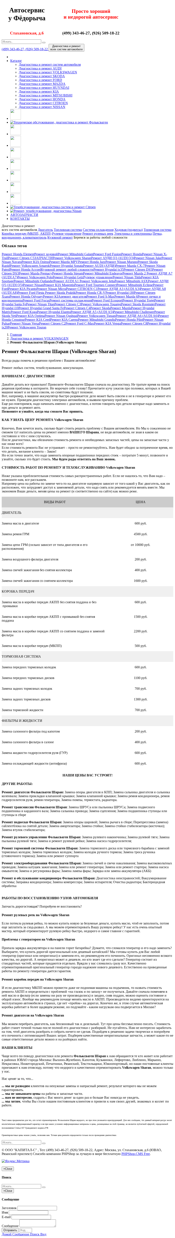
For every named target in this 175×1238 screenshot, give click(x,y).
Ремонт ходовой (46, 254)
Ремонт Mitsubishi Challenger (133, 312)
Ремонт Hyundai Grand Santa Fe (41, 308)
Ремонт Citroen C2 (52, 323)
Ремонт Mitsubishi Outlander (34, 281)
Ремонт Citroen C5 (21, 258)
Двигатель (45, 230)
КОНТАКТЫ (20, 218)
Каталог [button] (16, 60)
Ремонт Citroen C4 (77, 308)
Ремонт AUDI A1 (67, 281)
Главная (16, 334)
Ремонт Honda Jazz (91, 262)
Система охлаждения (98, 230)
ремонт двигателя (73, 296)
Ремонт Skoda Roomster (138, 304)
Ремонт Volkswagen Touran (27, 327)
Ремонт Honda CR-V (90, 292)
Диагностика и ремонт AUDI (40, 68)
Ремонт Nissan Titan (40, 304)
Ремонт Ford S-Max (100, 296)
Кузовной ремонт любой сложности (67, 269)
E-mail (6, 1217)
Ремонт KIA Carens (64, 319)
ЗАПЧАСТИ (43, 258)
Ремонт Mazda (120, 308)
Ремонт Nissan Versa (24, 323)
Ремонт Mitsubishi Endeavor (102, 273)
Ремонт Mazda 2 (134, 273)
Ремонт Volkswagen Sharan (72, 258)
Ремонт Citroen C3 (67, 304)
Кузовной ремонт (60, 237)
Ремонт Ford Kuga (24, 312)
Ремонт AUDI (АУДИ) (99, 266)
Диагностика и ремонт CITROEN (43, 103)
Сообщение (10, 1226)
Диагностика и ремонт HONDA (42, 99)
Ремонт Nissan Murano (121, 262)
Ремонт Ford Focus (36, 300)
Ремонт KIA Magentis (59, 285)
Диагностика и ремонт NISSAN (42, 107)
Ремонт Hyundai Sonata (66, 266)
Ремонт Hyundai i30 (119, 292)
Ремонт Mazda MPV (63, 262)
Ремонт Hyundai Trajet (138, 300)
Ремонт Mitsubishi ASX (131, 281)
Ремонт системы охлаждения (71, 300)
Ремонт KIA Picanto (22, 289)
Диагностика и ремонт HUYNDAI (44, 87)
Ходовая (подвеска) (128, 230)
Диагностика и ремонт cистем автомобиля (50, 64)
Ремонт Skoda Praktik (60, 292)
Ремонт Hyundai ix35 (108, 269)
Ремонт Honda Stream (67, 273)
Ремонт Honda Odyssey (26, 296)
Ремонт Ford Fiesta (31, 292)
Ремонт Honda (131, 254)
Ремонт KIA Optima (30, 316)
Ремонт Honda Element (18, 254)
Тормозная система (157, 230)
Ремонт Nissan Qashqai (61, 316)
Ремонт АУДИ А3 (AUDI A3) (119, 289)
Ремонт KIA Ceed (37, 319)
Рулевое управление (67, 233)
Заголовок (9, 1208)
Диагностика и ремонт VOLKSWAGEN (48, 72)
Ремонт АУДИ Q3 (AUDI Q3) (112, 258)
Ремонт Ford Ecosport (107, 300)
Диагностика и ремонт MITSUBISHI (45, 95)
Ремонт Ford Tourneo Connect (95, 285)
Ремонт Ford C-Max (80, 323)
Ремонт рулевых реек (97, 233)
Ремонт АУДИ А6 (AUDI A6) (137, 316)
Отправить (10, 1230)
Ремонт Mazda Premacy (35, 273)
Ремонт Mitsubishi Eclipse (135, 285)
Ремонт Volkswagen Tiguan (96, 316)
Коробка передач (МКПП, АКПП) (26, 233)
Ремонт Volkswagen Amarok (30, 266)
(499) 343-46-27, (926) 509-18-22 (25, 49)
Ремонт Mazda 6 (126, 296)
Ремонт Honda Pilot (129, 319)
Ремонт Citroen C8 (134, 323)
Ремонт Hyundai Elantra (54, 312)
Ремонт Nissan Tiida (127, 277)
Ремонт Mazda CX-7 (130, 266)
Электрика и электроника (133, 233)
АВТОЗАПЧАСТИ (24, 215)
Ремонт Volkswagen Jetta (97, 281)
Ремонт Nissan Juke (148, 258)
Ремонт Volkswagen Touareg (101, 304)
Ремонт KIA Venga (107, 323)
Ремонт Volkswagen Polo (35, 277)
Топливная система (68, 230)
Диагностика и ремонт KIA (39, 91)
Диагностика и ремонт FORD (40, 80)
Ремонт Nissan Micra (51, 289)
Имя (5, 1212)
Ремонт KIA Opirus (35, 262)
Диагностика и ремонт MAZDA (42, 84)
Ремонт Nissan (33, 285)
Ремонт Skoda (100, 308)
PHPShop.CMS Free (135, 1154)
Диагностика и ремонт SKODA (42, 76)
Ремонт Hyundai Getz (68, 277)
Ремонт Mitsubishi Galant (75, 254)
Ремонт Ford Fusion (107, 254)
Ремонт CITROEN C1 (82, 289)
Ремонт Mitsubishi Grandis (96, 319)
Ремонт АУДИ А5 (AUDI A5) (92, 312)
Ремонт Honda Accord (25, 269)
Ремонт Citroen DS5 (138, 269)
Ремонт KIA (52, 296)
